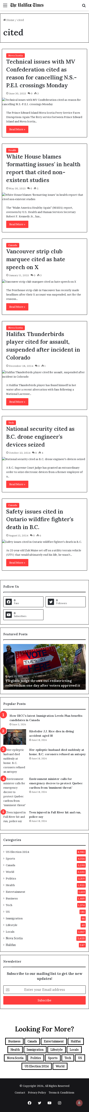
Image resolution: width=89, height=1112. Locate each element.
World (10, 871)
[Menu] (5, 6)
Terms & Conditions (61, 1092)
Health (12, 150)
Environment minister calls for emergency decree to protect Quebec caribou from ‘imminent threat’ (56, 783)
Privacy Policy (37, 1092)
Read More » (17, 129)
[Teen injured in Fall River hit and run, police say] (14, 818)
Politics (11, 878)
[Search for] (84, 6)
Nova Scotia (15, 55)
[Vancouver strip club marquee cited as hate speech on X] (44, 282)
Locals (10, 931)
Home (10, 20)
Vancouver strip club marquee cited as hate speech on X (35, 259)
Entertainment (15, 891)
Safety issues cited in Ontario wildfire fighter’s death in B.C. (39, 519)
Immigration (14, 918)
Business (12, 898)
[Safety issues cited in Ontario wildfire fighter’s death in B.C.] (44, 542)
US (8, 911)
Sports (10, 858)
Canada (12, 245)
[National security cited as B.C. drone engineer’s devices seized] (44, 459)
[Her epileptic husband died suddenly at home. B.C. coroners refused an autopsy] (14, 761)
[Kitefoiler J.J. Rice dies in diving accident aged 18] (14, 737)
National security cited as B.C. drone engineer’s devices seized (40, 436)
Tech (11, 422)
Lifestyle (11, 925)
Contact (20, 1092)
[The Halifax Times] (26, 5)
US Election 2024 (17, 851)
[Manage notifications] (79, 1103)
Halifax (11, 945)
